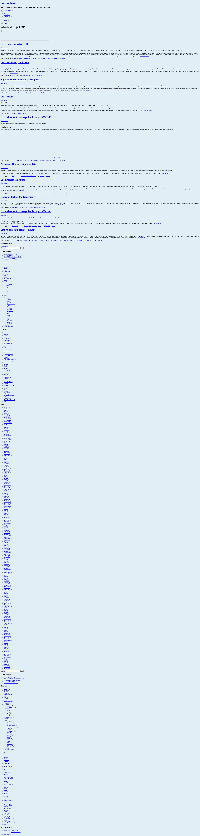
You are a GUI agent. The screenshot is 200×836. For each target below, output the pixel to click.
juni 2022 (6, 476)
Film (5, 270)
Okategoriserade (8, 278)
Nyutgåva (43, 58)
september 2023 (8, 455)
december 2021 (7, 485)
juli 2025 (6, 425)
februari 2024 (7, 449)
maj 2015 (6, 595)
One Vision (25, 75)
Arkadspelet (6, 334)
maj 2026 (6, 411)
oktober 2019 (7, 521)
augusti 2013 (7, 624)
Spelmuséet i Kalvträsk (13, 179)
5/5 (7, 292)
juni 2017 (6, 559)
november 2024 (7, 437)
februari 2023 (7, 465)
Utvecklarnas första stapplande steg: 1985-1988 (26, 117)
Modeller (9, 282)
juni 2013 (6, 627)
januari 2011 (7, 668)
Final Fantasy (7, 349)
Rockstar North (44, 160)
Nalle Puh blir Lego (14, 830)
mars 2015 (6, 597)
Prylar (13, 92)
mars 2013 (6, 631)
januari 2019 (7, 533)
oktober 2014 (7, 605)
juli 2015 (6, 592)
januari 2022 (7, 483)
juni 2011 (6, 661)
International (7, 271)
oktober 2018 (7, 537)
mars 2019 (6, 530)
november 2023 (7, 452)
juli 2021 (6, 492)
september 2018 (8, 538)
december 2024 (7, 435)
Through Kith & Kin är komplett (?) (12, 257)
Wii (8, 318)
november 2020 (7, 503)
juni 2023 (6, 459)
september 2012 (8, 640)
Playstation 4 (10, 309)
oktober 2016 (7, 571)
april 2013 (6, 630)
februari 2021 (7, 499)
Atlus (25, 160)
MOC (5, 366)
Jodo (5, 273)
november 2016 (7, 569)
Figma (5, 347)
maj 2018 (6, 544)
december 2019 (7, 519)
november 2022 (7, 469)
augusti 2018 (7, 540)
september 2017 (8, 555)
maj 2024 (6, 445)
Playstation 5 (10, 311)
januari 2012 (7, 651)
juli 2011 (6, 660)
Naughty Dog (36, 160)
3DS (13, 207)
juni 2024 (6, 444)
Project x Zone (27, 207)
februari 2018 (7, 548)
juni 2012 (6, 644)
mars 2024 (6, 448)
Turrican (5, 396)
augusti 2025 (7, 424)
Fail (5, 346)
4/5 (7, 291)
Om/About (6, 20)
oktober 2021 (7, 487)
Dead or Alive (7, 342)
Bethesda (29, 160)
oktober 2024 (7, 438)
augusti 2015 (7, 590)
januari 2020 (7, 517)
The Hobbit (6, 390)
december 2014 (7, 602)
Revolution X (56, 240)
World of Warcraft (9, 400)
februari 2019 (7, 531)
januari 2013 (7, 634)
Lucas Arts (34, 226)
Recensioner (7, 15)
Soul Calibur (8, 382)
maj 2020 (6, 511)
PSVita (23, 58)
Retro (13, 160)
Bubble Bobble (28, 240)
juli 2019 (6, 526)
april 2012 (6, 647)
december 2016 (7, 568)
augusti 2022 (7, 473)
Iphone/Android (11, 302)
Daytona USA (35, 240)
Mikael (63, 58)
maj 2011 (6, 662)
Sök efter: (3, 248)
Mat (13, 113)
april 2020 (6, 513)
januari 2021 (7, 500)
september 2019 (8, 523)
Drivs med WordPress (6, 834)
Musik (5, 277)
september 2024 (8, 440)
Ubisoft (50, 160)
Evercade (9, 299)
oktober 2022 (7, 471)
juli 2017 (6, 558)
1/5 (13, 58)
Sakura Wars (63, 240)
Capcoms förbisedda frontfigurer (18, 196)
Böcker (5, 265)
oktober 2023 (7, 454)
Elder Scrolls (6, 344)
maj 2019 (6, 527)
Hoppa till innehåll (9, 10)
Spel (33, 58)
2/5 (7, 288)
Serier (5, 295)
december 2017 (7, 551)
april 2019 (6, 528)
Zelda (5, 401)
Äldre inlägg (4, 246)
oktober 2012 (7, 638)
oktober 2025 (7, 421)
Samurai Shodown (7, 377)
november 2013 (7, 620)
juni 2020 (6, 510)
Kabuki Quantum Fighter (30, 193)
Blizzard (28, 176)
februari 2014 (7, 616)
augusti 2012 (7, 641)
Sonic (74, 240)
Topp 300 (7, 393)
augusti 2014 (7, 607)
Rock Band (6, 376)
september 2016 (8, 572)
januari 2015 (7, 600)
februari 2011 (7, 667)
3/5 (7, 289)
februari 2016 (7, 582)
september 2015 (8, 589)
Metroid (5, 365)
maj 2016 (6, 578)
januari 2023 (7, 466)
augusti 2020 (7, 507)
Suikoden (6, 387)
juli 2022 (6, 475)
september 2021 (8, 489)
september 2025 (8, 423)
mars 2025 (6, 431)
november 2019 (7, 520)
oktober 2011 (7, 655)
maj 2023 (6, 461)
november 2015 (7, 586)
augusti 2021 (7, 490)
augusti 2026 (7, 407)
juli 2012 (6, 643)
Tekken (5, 388)
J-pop (5, 352)
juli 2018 (6, 541)
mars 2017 (6, 564)
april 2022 (6, 479)
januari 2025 (7, 434)
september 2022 (8, 472)
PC (7, 306)
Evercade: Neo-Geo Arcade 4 (11, 258)
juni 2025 (6, 427)
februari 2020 (7, 516)
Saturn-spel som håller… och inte (18, 229)
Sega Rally (69, 240)
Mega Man (6, 364)
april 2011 (6, 664)
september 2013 (8, 623)
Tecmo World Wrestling (50, 193)
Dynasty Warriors (8, 343)
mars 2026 (6, 414)
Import (8, 301)
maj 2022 (6, 478)
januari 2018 (7, 550)
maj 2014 (6, 612)
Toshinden (86, 240)
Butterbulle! (7, 96)
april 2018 (6, 545)
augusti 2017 (7, 557)
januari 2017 (7, 566)
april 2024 (6, 447)
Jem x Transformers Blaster (10, 254)
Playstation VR (7, 373)
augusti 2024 (7, 441)
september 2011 (7, 657)
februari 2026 (7, 416)
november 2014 (7, 603)
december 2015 (7, 585)
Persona (5, 371)
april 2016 (6, 579)
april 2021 (6, 496)
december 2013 (7, 619)
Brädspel (6, 267)
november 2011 (7, 654)
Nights (41, 240)
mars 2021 (6, 497)
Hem (5, 13)
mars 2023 (6, 464)
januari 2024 (7, 451)
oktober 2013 (7, 621)
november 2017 (7, 552)
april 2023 (6, 462)
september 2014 (8, 606)
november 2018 (7, 535)
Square (39, 226)
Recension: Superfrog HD (14, 44)
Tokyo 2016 (6, 391)
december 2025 (7, 418)
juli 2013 (6, 626)
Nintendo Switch (11, 304)
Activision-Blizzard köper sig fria (18, 164)
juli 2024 (6, 442)
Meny (2, 10)
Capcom (26, 226)
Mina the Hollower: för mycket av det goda (14, 255)
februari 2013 (7, 633)
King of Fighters (8, 355)
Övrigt (5, 280)
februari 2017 (7, 565)
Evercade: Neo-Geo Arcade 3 (11, 259)
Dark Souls (7, 340)
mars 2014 (6, 614)
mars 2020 (6, 514)
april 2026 (6, 413)
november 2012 (7, 637)
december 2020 (7, 502)
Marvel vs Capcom (7, 362)
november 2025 (7, 420)
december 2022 (7, 468)
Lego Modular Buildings (10, 359)
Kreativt (14, 75)
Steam (8, 315)
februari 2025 (7, 432)
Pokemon (6, 374)
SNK (4, 380)
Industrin (33, 176)
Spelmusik (6, 325)
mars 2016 (6, 581)
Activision (23, 176)
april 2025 (6, 430)
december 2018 (7, 534)
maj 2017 (6, 561)
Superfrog (48, 58)
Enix (30, 226)
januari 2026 (7, 417)
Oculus (8, 305)
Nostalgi (6, 368)
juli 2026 (6, 408)
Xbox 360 (9, 321)
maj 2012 (6, 645)
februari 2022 (7, 482)
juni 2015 (6, 593)
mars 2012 (6, 648)
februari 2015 (7, 599)
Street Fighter (79, 240)
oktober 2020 (7, 504)
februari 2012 (7, 650)
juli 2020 (6, 509)
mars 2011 (6, 665)
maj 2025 (6, 428)
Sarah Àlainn (6, 378)
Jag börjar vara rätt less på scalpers (20, 79)
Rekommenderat (8, 16)
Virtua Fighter (7, 398)
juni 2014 (6, 610)
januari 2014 (7, 617)
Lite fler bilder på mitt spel (15, 62)
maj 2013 (6, 629)
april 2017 (6, 562)
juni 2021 (6, 493)
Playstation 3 (17, 58)
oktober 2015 (7, 588)
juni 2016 (6, 576)
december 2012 (7, 636)
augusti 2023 (7, 456)
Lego (30, 92)
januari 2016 (7, 583)
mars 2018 (6, 547)
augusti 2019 (7, 524)
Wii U (8, 319)
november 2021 (7, 486)
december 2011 (7, 653)
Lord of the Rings (8, 361)
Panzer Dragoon (48, 240)
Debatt (5, 268)
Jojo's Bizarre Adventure (8, 354)
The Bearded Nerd (8, 326)
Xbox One (9, 322)
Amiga (5, 332)
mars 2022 (6, 480)
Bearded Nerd (8, 3)
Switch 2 (9, 316)
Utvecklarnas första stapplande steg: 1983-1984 (26, 211)
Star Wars (6, 383)
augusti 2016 (7, 574)
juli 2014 (6, 609)
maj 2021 (6, 495)
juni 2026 (6, 410)
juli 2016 (6, 575)
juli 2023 (6, 458)
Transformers (19, 92)
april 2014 (6, 613)
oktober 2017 (7, 554)
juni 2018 (6, 542)
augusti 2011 (7, 658)
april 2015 (6, 596)
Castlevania (7, 338)
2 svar (2, 66)
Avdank (6, 17)
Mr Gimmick (40, 193)
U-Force (59, 193)
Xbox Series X (10, 323)
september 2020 (8, 506)
